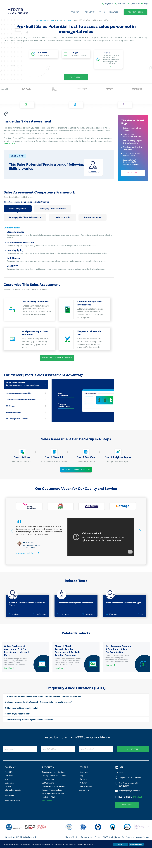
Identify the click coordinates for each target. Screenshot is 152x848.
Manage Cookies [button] (136, 844)
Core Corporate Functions (44, 20)
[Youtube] (121, 767)
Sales (59, 20)
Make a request (76, 77)
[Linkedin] (116, 767)
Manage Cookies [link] (142, 837)
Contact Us (127, 805)
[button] (20, 767)
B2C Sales (67, 20)
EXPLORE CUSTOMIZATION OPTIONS (57, 358)
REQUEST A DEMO (135, 12)
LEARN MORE (133, 173)
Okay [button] (120, 844)
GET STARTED (133, 749)
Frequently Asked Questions (76, 469)
